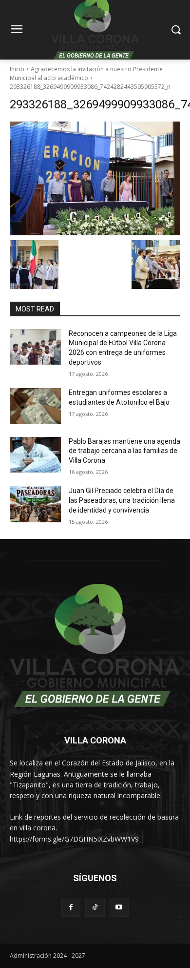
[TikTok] (94, 907)
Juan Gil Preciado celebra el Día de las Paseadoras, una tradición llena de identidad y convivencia (122, 500)
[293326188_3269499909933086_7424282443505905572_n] (95, 178)
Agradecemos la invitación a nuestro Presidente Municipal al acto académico (86, 73)
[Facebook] (70, 907)
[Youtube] (119, 907)
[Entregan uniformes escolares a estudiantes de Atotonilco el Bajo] (35, 406)
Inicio (17, 69)
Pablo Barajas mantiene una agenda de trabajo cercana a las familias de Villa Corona (124, 450)
